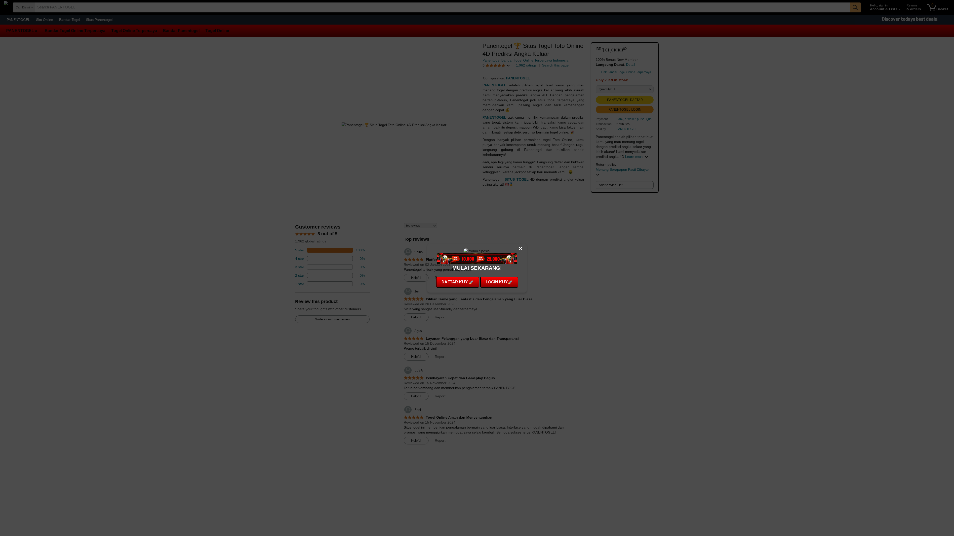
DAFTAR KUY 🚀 (457, 282)
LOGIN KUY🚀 (499, 282)
